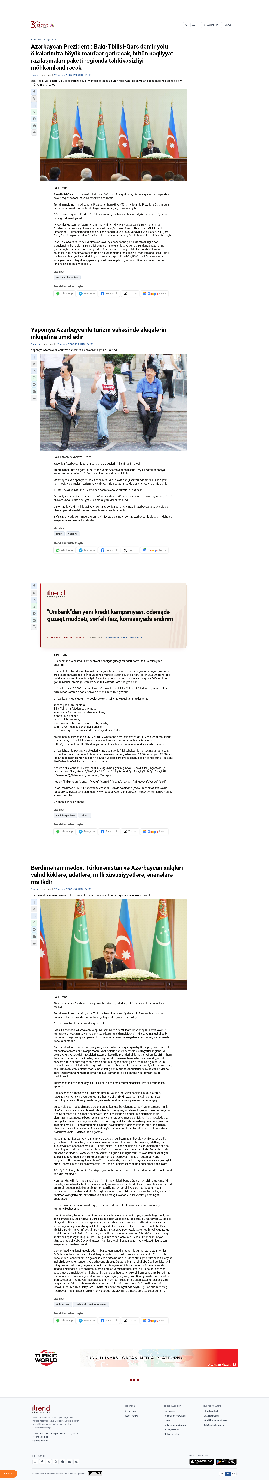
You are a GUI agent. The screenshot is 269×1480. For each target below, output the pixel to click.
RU (233, 1474)
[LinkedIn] (69, 1461)
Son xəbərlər (130, 1411)
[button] (34, 92)
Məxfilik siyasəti (211, 1416)
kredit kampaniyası (65, 815)
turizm (59, 534)
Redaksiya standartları (175, 1425)
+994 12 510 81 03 (40, 1437)
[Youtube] (56, 1461)
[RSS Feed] (76, 1461)
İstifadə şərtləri (210, 1411)
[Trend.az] (42, 24)
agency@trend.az (40, 1440)
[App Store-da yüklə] (201, 1462)
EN (222, 1474)
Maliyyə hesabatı (172, 1434)
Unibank (85, 815)
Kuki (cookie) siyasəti (213, 1425)
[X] (49, 1461)
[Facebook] (42, 1461)
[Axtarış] (186, 25)
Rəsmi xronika (131, 1416)
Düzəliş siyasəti (171, 1429)
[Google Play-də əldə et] (226, 1462)
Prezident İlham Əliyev (67, 277)
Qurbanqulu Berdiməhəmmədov (91, 1304)
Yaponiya (73, 534)
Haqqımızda (170, 1411)
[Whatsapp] (35, 1461)
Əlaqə (167, 1420)
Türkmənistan (63, 1304)
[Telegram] (62, 1461)
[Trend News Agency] (41, 1409)
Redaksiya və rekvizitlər (175, 1416)
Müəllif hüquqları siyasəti (215, 1420)
